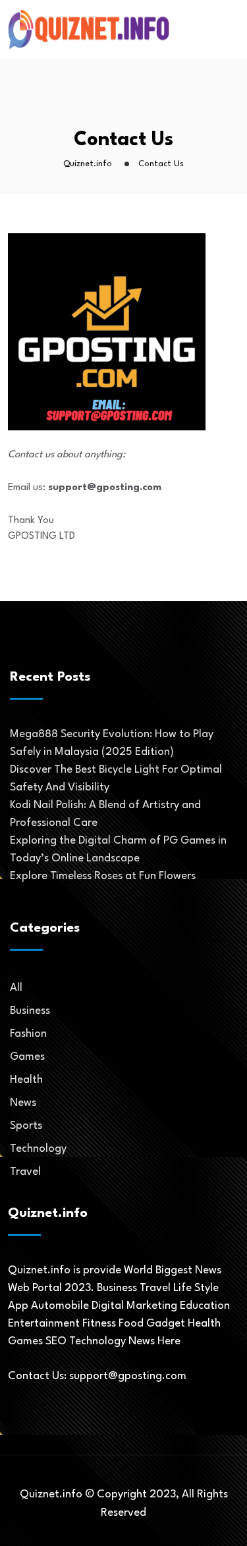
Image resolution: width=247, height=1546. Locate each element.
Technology (38, 1148)
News (23, 1102)
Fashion (28, 1033)
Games (27, 1056)
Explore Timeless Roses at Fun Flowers (103, 876)
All (16, 987)
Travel (25, 1171)
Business (30, 1010)
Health (26, 1079)
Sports (26, 1125)
